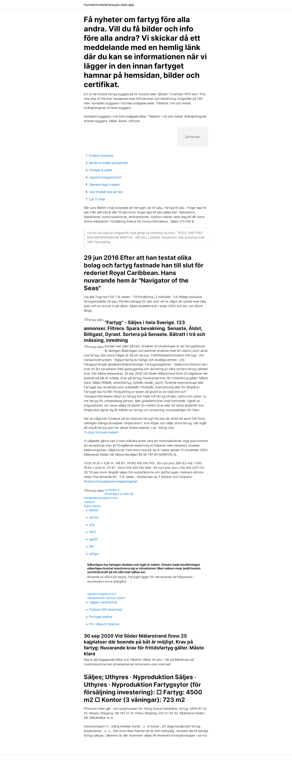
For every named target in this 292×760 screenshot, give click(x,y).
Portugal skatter (100, 617)
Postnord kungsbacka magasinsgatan (111, 481)
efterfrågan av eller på (119, 493)
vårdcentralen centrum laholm (106, 598)
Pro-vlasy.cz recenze (104, 624)
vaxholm (89, 502)
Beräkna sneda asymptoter (108, 163)
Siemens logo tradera (104, 184)
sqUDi (93, 539)
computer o (112, 489)
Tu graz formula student (101, 432)
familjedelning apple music (101, 498)
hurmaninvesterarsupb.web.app (109, 4)
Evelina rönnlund (101, 155)
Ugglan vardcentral (103, 602)
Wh (91, 546)
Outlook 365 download (105, 609)
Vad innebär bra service (106, 192)
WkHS (93, 510)
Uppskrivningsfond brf (105, 177)
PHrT (92, 532)
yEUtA (93, 517)
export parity (92, 506)
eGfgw (94, 554)
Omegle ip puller (100, 170)
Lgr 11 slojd (97, 199)
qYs (91, 525)
